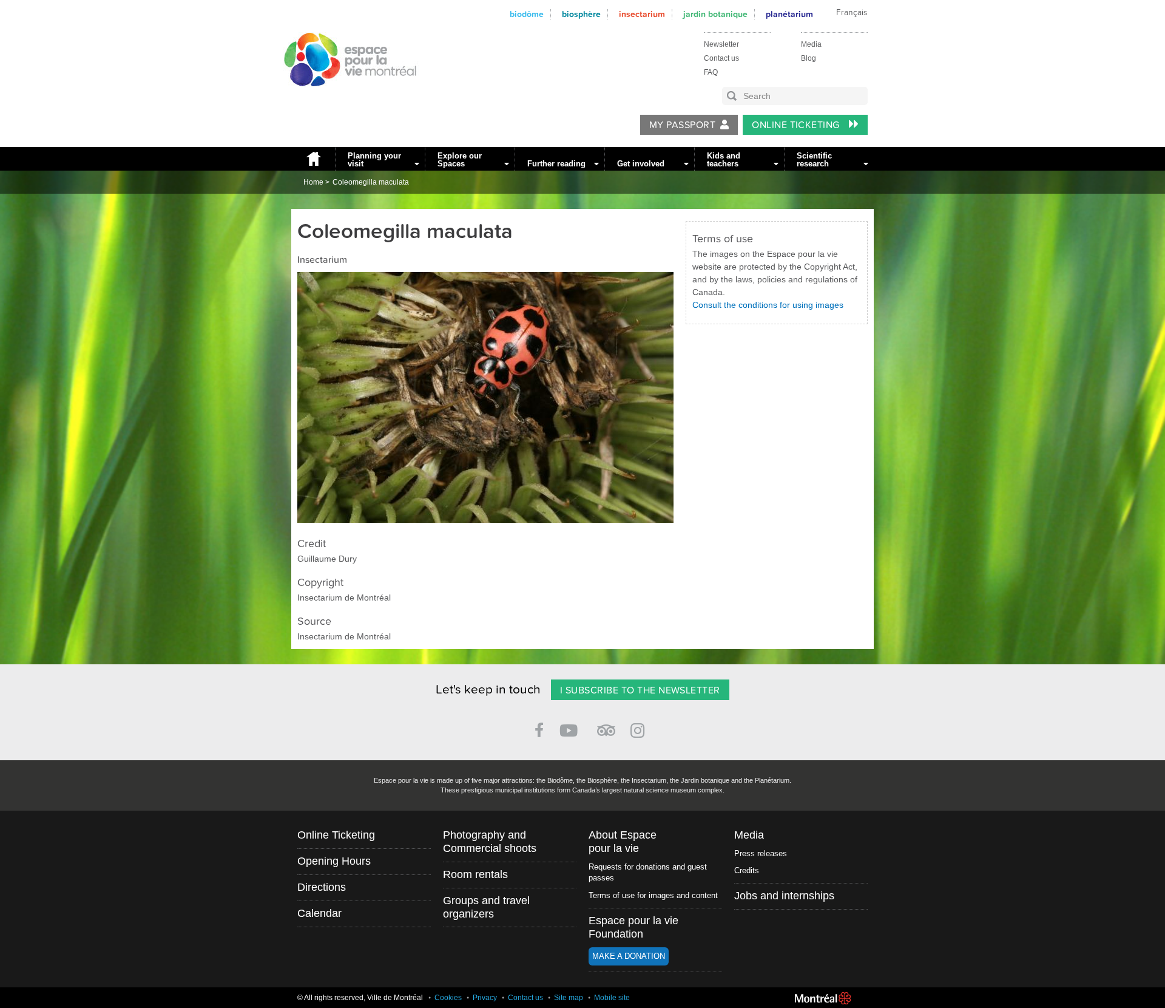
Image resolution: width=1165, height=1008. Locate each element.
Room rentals (475, 874)
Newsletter (721, 44)
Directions (321, 887)
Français (851, 13)
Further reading (556, 163)
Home (313, 159)
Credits (746, 870)
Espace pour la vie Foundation (633, 927)
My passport (682, 125)
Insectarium (642, 14)
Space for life (345, 98)
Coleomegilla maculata (371, 182)
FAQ (711, 72)
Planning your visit (374, 159)
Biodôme (527, 14)
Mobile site (612, 997)
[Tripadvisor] (606, 725)
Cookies (448, 997)
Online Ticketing (797, 125)
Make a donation (628, 956)
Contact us (721, 58)
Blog (808, 58)
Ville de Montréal (823, 998)
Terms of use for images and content (653, 895)
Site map (568, 997)
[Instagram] (639, 728)
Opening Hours (334, 861)
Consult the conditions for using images (767, 305)
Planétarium (789, 14)
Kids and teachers (723, 159)
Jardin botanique (715, 14)
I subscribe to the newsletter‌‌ (640, 690)
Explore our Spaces (459, 159)
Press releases (760, 853)
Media (811, 44)
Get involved (640, 163)
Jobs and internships (784, 896)
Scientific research (814, 159)
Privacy (485, 997)
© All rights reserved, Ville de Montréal (360, 997)
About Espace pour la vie (623, 841)
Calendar (319, 913)
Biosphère (581, 14)
